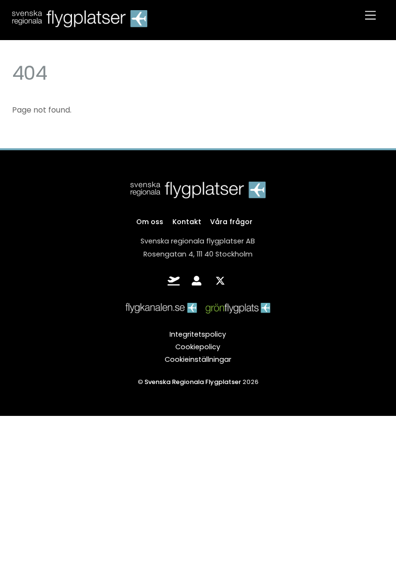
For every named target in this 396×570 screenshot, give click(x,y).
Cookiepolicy (197, 347)
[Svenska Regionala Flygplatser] (79, 22)
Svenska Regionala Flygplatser (192, 381)
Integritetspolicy (198, 334)
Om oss (149, 222)
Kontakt (186, 222)
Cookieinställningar (198, 359)
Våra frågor (231, 222)
